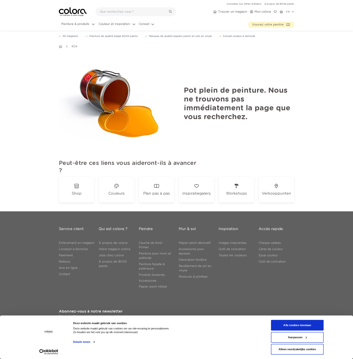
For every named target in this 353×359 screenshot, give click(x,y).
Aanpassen (295, 337)
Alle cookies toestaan (297, 325)
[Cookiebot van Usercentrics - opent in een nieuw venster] (49, 352)
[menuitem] (77, 26)
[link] (244, 3)
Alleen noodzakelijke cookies (297, 349)
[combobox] (135, 11)
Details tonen (81, 341)
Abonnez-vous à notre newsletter (91, 311)
